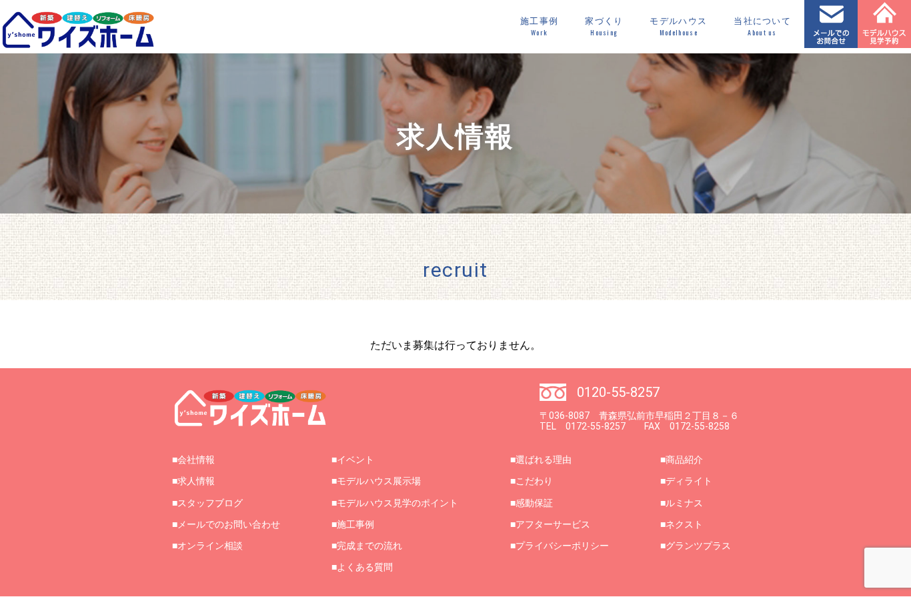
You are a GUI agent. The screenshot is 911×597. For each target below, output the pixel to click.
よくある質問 (365, 567)
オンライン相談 (210, 545)
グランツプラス (698, 545)
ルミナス (684, 503)
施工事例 (539, 26)
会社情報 (196, 459)
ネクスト (684, 524)
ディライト (689, 481)
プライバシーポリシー (562, 545)
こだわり (534, 481)
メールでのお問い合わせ (228, 524)
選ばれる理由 (544, 459)
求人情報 (196, 481)
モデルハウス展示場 (379, 481)
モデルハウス (678, 26)
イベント (355, 459)
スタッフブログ (210, 503)
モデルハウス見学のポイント (397, 503)
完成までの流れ (369, 545)
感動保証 (534, 503)
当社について (762, 26)
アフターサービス (553, 524)
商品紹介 (684, 459)
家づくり (604, 26)
